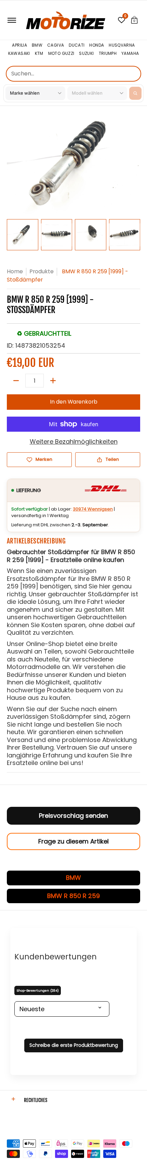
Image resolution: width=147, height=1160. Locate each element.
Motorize (17, 1121)
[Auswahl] (53, 380)
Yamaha (130, 53)
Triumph (108, 53)
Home (15, 271)
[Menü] (11, 20)
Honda (96, 45)
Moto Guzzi (61, 53)
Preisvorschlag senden (73, 815)
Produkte (41, 271)
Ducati (76, 45)
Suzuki (86, 53)
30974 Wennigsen (93, 509)
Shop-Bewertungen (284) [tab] (37, 990)
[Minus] (16, 380)
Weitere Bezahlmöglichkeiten (74, 442)
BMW (37, 45)
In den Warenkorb (73, 402)
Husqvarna (122, 45)
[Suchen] (135, 93)
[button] (134, 20)
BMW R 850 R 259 (73, 896)
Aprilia (19, 45)
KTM (39, 53)
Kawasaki (19, 53)
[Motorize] (65, 20)
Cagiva (55, 45)
